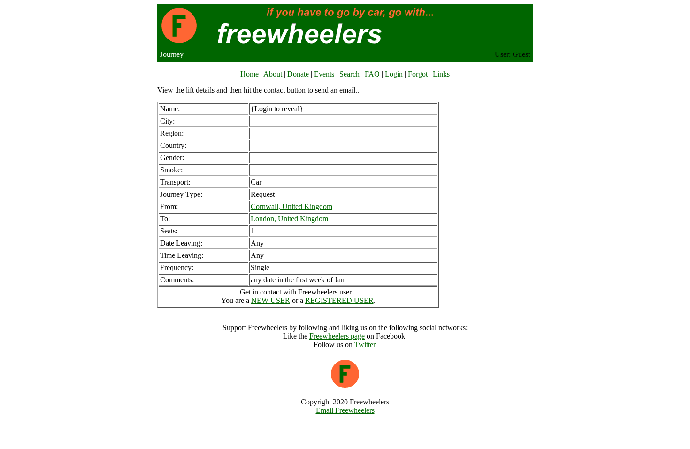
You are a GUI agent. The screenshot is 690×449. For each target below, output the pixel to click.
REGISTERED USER (339, 300)
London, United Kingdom (289, 219)
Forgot (418, 74)
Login (394, 74)
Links (441, 74)
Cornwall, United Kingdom (291, 206)
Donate (298, 74)
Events (324, 74)
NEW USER (270, 300)
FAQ (372, 74)
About (272, 74)
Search (349, 74)
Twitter (364, 344)
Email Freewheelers (345, 410)
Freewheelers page (337, 336)
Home (249, 74)
